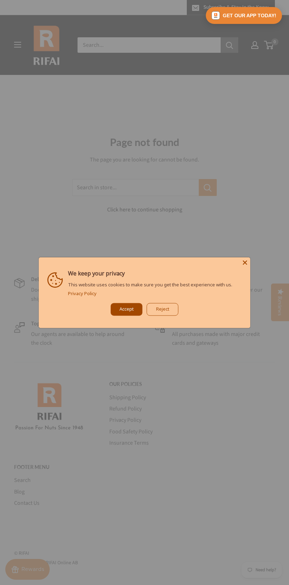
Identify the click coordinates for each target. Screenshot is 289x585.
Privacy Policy (82, 293)
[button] (244, 15)
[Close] (244, 262)
